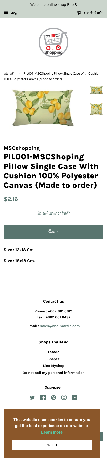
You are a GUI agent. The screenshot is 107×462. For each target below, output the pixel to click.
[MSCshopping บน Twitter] (32, 398)
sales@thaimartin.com (60, 326)
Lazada (53, 352)
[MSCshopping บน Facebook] (43, 398)
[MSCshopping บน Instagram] (64, 398)
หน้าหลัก (10, 73)
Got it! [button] (52, 445)
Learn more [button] (52, 432)
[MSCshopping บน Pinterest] (53, 398)
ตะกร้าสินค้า (93, 12)
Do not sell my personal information (54, 373)
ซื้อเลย (53, 231)
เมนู (13, 13)
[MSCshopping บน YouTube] (74, 398)
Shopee (53, 359)
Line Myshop (53, 366)
